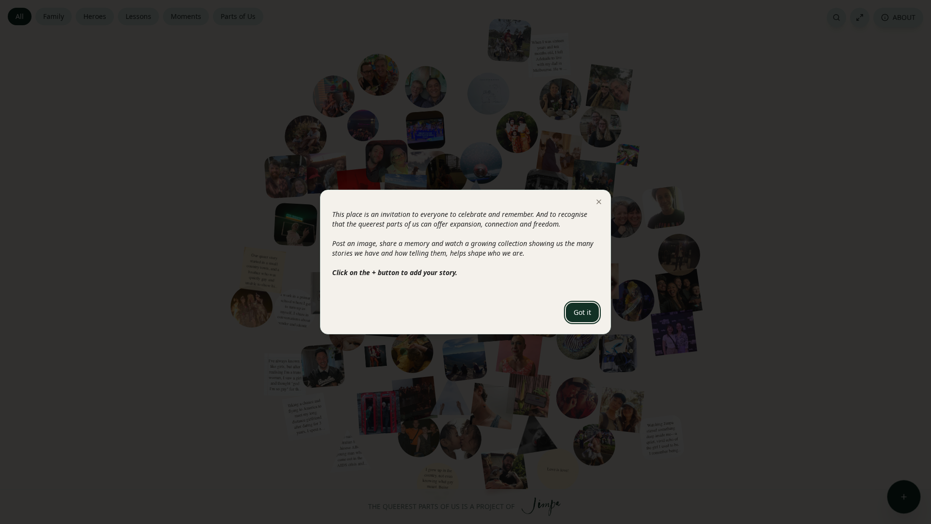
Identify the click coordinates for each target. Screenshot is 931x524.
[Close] (599, 202)
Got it (582, 312)
